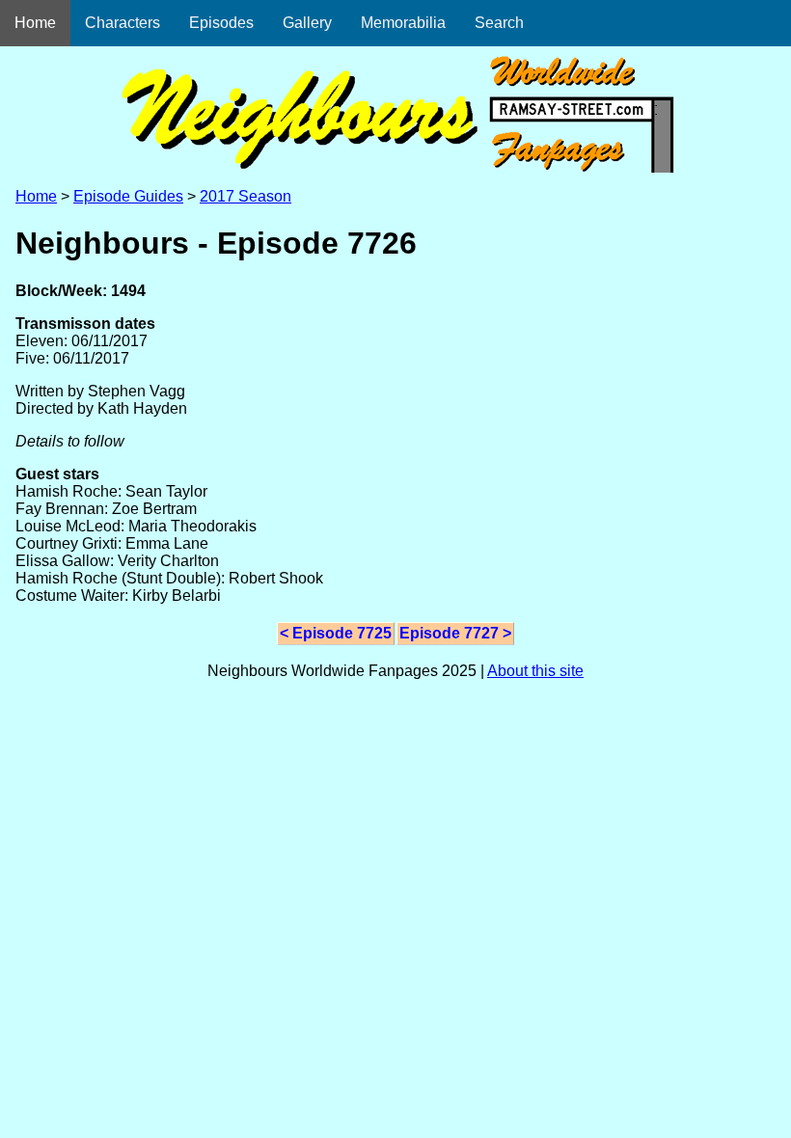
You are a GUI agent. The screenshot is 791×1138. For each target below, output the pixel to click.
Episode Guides (128, 196)
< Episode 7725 (336, 633)
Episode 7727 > (455, 633)
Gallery (307, 22)
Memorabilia (403, 22)
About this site (535, 671)
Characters (122, 22)
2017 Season (245, 196)
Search (499, 22)
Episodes (221, 22)
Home (35, 22)
